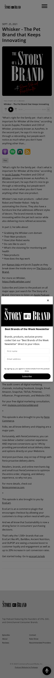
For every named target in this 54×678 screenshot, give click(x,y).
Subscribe (27, 376)
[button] (48, 300)
